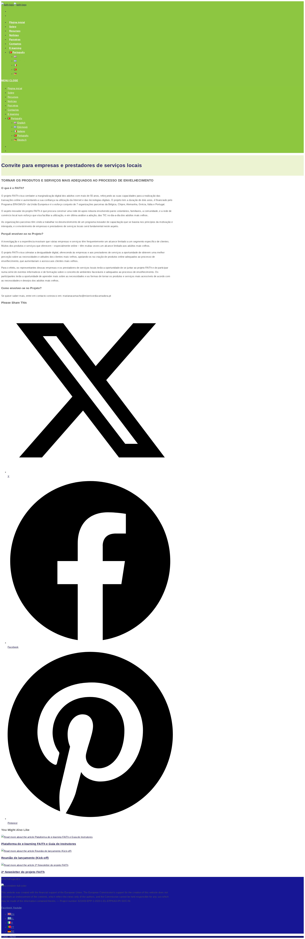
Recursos (13, 97)
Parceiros (13, 105)
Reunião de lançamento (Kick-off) (25, 857)
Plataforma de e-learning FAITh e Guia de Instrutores (38, 843)
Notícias (12, 101)
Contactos (13, 109)
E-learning (13, 114)
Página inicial (15, 88)
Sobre (11, 92)
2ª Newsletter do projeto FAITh (23, 872)
